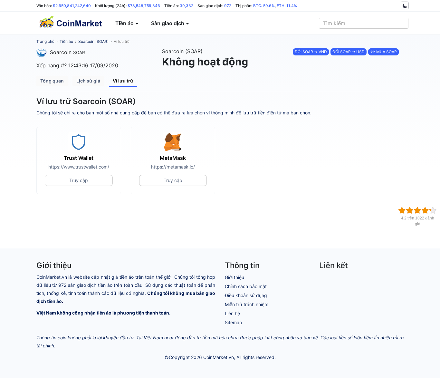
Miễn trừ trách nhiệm (246, 304)
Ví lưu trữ (121, 41)
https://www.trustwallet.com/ (78, 167)
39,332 (186, 5)
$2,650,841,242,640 (72, 5)
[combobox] (363, 23)
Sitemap (233, 322)
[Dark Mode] (404, 5)
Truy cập (78, 180)
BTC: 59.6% (264, 5)
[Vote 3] (417, 210)
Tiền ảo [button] (125, 23)
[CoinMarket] (70, 23)
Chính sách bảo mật (246, 286)
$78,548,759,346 (144, 5)
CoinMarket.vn (218, 357)
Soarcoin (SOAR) (93, 41)
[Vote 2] (410, 210)
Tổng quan (52, 80)
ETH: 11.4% (287, 5)
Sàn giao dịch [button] (168, 23)
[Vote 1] (402, 210)
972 (227, 5)
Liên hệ (232, 313)
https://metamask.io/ (173, 167)
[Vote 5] (433, 210)
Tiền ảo (66, 41)
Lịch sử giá (88, 80)
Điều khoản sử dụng (246, 295)
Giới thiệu (234, 277)
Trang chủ (45, 41)
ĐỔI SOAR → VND (311, 51)
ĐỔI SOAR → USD (348, 51)
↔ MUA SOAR (383, 51)
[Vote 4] (425, 210)
